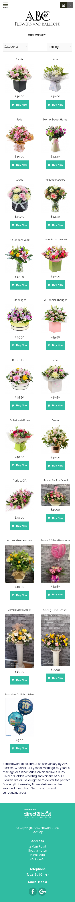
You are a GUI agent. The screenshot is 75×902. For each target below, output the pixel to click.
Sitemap (37, 832)
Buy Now (21, 104)
